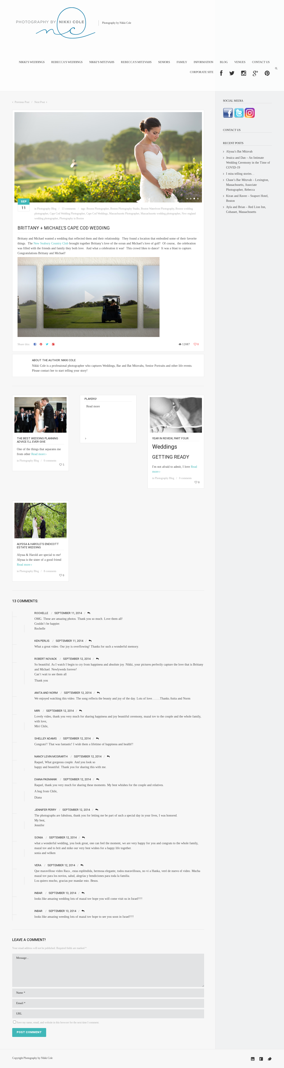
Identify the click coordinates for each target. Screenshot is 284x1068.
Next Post (39, 102)
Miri (37, 710)
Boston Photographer (98, 208)
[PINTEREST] (267, 73)
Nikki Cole (68, 360)
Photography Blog (46, 208)
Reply (89, 613)
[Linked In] (252, 1059)
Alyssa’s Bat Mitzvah (239, 151)
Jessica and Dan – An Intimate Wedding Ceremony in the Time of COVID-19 (248, 162)
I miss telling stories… (240, 173)
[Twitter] (269, 1059)
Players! (91, 398)
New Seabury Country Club (51, 243)
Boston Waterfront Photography (157, 208)
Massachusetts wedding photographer (160, 213)
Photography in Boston (71, 218)
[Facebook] (261, 1059)
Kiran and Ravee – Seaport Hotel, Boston (247, 198)
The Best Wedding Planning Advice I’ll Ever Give (37, 440)
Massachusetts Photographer (124, 213)
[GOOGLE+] (255, 73)
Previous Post (22, 102)
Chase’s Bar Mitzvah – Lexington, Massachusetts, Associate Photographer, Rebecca (247, 184)
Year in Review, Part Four (170, 438)
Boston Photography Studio (125, 208)
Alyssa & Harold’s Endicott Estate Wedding (38, 545)
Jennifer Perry (45, 809)
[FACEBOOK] (221, 73)
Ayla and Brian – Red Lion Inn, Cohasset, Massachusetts (246, 209)
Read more (38, 454)
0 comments (50, 460)
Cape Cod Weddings (97, 213)
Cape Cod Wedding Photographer (67, 213)
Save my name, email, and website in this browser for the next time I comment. (58, 1022)
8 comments (50, 571)
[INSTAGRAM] (243, 73)
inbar (38, 893)
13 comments (69, 208)
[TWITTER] (232, 73)
